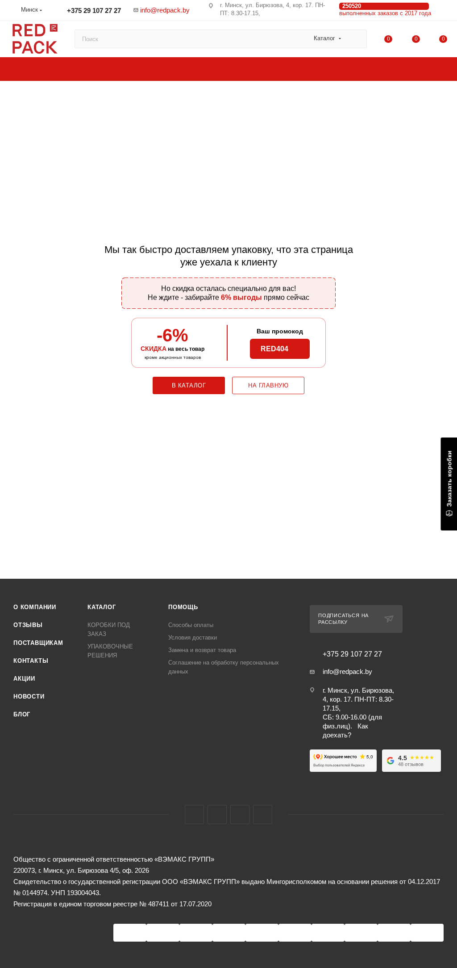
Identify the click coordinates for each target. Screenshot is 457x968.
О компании (34, 607)
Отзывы (28, 625)
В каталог (189, 385)
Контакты (30, 660)
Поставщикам (38, 643)
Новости (29, 696)
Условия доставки (192, 637)
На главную (268, 385)
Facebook (194, 814)
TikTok (262, 814)
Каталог (101, 607)
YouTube (239, 814)
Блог (21, 714)
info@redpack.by (165, 10)
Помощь (183, 607)
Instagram (217, 814)
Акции (24, 678)
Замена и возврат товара (202, 650)
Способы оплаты (190, 625)
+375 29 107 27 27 (93, 10)
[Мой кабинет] (443, 11)
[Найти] (356, 38)
